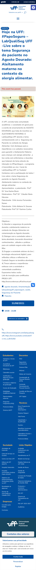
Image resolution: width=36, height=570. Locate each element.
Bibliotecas (6, 369)
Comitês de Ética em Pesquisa (25, 392)
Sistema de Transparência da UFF (23, 498)
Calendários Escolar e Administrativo (24, 434)
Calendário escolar (8, 372)
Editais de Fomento (25, 374)
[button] (33, 7)
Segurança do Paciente (11, 293)
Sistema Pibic (23, 367)
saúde (27, 290)
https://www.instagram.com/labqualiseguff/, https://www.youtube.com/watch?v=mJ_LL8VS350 (18, 336)
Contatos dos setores (18, 534)
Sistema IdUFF (7, 410)
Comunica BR (15, 2)
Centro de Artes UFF (8, 459)
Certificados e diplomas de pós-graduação (8, 377)
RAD (20, 359)
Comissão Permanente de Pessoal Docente (24, 386)
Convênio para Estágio (6, 506)
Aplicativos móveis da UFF (9, 360)
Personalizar (18, 561)
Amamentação (24, 286)
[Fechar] (34, 538)
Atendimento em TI (24, 455)
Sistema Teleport (23, 413)
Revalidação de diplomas (6, 487)
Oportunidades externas (7, 397)
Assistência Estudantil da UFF (8, 365)
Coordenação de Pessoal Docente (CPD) (24, 379)
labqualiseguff (8, 290)
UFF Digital (22, 396)
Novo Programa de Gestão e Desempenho (24, 408)
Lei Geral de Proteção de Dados (24, 477)
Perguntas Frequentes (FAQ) (8, 402)
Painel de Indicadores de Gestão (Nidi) (24, 482)
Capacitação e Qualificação (22, 421)
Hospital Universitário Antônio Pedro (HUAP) (8, 472)
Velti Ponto (21, 416)
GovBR (3, 2)
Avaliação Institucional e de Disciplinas (23, 450)
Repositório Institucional (23, 363)
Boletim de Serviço (24, 459)
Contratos (5, 510)
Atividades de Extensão (6, 449)
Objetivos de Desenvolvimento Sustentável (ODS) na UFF (7, 480)
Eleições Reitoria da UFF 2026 (24, 463)
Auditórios (21, 507)
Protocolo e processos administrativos (23, 488)
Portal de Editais (8, 407)
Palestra (8, 296)
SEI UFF (20, 493)
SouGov (20, 425)
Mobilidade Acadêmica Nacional (9, 392)
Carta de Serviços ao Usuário (8, 454)
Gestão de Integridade (21, 471)
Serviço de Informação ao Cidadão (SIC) (6, 493)
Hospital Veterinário (8, 467)
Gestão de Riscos (23, 467)
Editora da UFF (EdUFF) (6, 463)
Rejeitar (18, 566)
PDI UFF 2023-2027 (24, 504)
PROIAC (21, 371)
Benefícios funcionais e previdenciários (24, 429)
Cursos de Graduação (9, 388)
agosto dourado (11, 286)
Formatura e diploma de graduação (9, 383)
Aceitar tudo (18, 557)
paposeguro (19, 290)
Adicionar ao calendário (16, 319)
